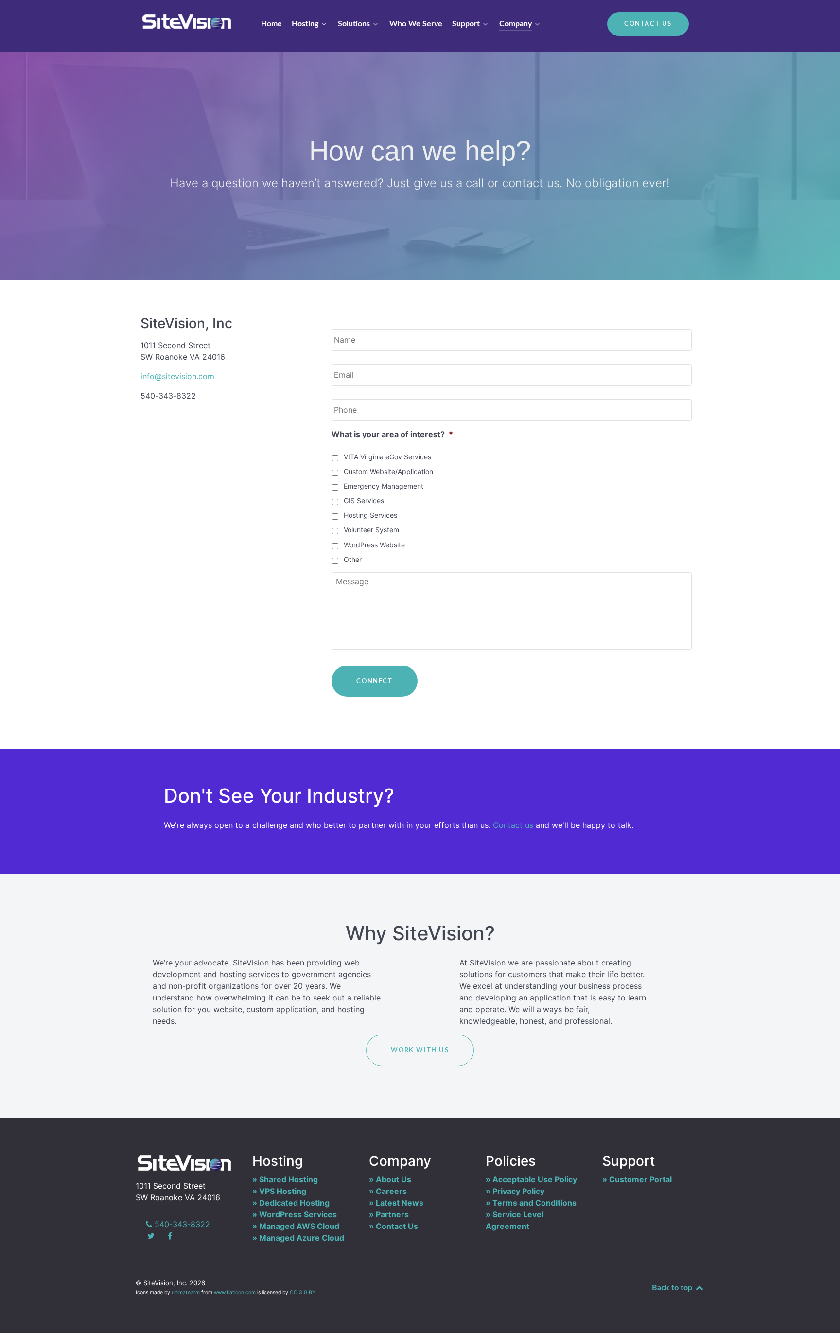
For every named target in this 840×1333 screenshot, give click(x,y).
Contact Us (648, 24)
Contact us (513, 825)
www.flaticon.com (235, 1292)
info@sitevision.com (177, 376)
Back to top (673, 1288)
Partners (392, 1214)
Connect (374, 681)
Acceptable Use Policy (534, 1179)
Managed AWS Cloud (299, 1226)
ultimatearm (186, 1292)
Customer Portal (640, 1179)
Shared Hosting (288, 1179)
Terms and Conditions (534, 1203)
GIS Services (364, 500)
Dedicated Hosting (294, 1203)
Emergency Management (383, 486)
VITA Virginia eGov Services (387, 457)
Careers (391, 1191)
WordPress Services (298, 1214)
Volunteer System (371, 530)
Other (353, 559)
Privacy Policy (518, 1191)
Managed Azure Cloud (301, 1238)
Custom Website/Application (388, 471)
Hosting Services (370, 515)
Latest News (399, 1203)
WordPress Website (374, 545)
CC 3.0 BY (302, 1292)
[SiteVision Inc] (186, 21)
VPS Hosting (282, 1191)
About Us (393, 1179)
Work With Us (420, 1050)
